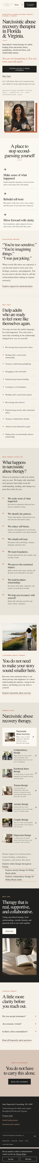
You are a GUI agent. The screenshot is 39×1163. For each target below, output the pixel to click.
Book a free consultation (19, 1081)
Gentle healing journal (10, 1120)
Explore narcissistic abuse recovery (16, 692)
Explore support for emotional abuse (17, 286)
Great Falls (14, 1140)
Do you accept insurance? (14, 1016)
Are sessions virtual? (11, 1023)
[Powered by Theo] (35, 1136)
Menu (17, 5)
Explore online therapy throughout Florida (16, 865)
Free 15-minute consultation (30, 4)
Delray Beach (6, 1140)
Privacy (21, 1140)
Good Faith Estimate (7, 1144)
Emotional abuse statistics (11, 1124)
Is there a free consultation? (15, 1031)
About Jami (9, 931)
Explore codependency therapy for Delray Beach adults (19, 878)
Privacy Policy (21, 1154)
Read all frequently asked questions (17, 1040)
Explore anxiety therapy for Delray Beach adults (19, 871)
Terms (26, 1140)
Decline (28, 1159)
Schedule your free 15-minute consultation (19, 69)
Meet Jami (6, 76)
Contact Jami (7, 1115)
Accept (10, 1159)
